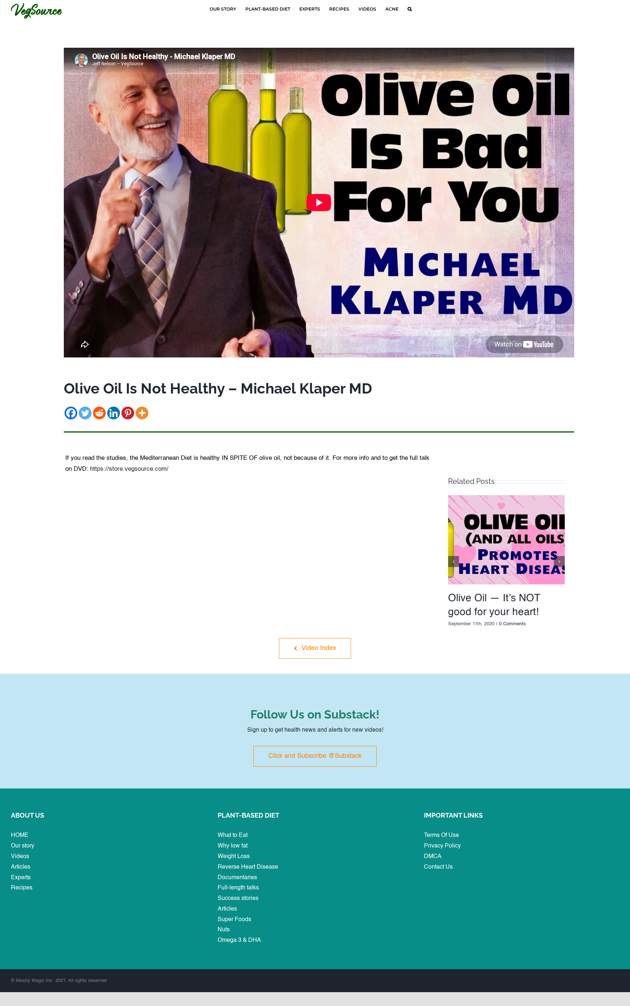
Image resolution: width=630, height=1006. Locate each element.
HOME (19, 835)
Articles (20, 867)
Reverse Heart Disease (248, 867)
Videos (20, 857)
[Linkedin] (113, 413)
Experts (21, 878)
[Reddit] (99, 413)
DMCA (433, 857)
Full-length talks (238, 888)
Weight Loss (234, 857)
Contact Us (438, 867)
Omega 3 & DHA (239, 940)
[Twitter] (85, 413)
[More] (142, 413)
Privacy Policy (442, 846)
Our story (22, 846)
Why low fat (233, 846)
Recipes (21, 888)
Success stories (238, 898)
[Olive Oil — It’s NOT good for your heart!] (506, 498)
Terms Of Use (441, 835)
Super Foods (234, 920)
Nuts (224, 930)
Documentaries (237, 878)
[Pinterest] (127, 413)
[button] (410, 9)
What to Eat (233, 835)
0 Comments (512, 624)
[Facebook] (71, 413)
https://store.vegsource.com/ (129, 469)
